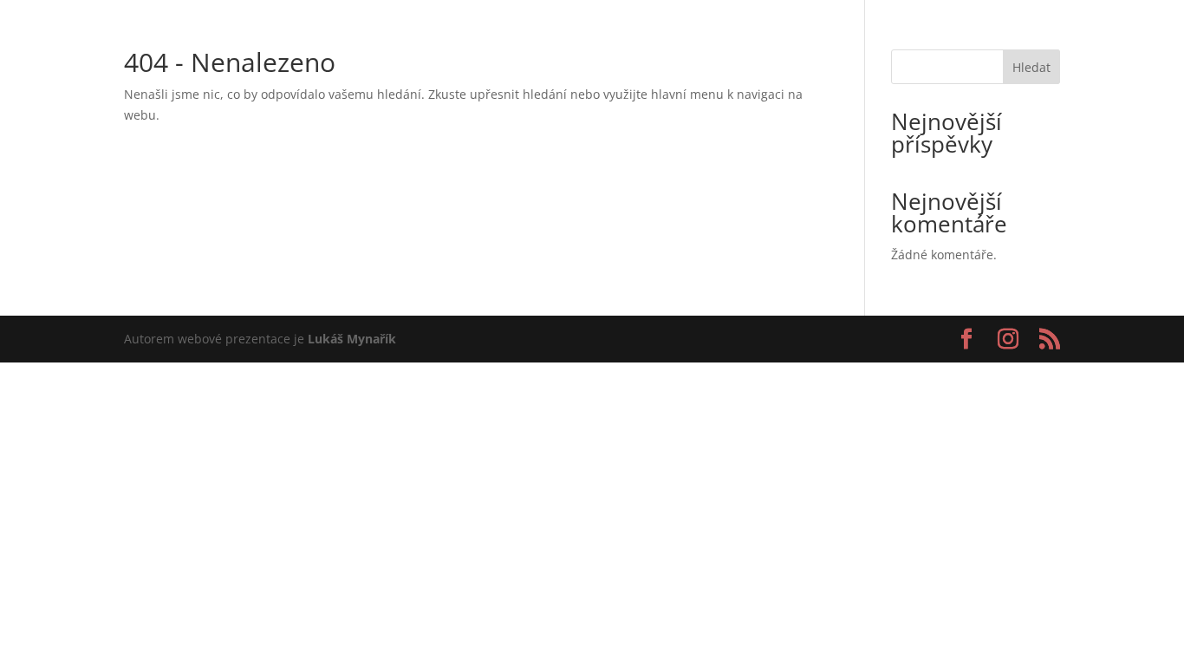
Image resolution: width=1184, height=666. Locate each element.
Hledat (1031, 67)
